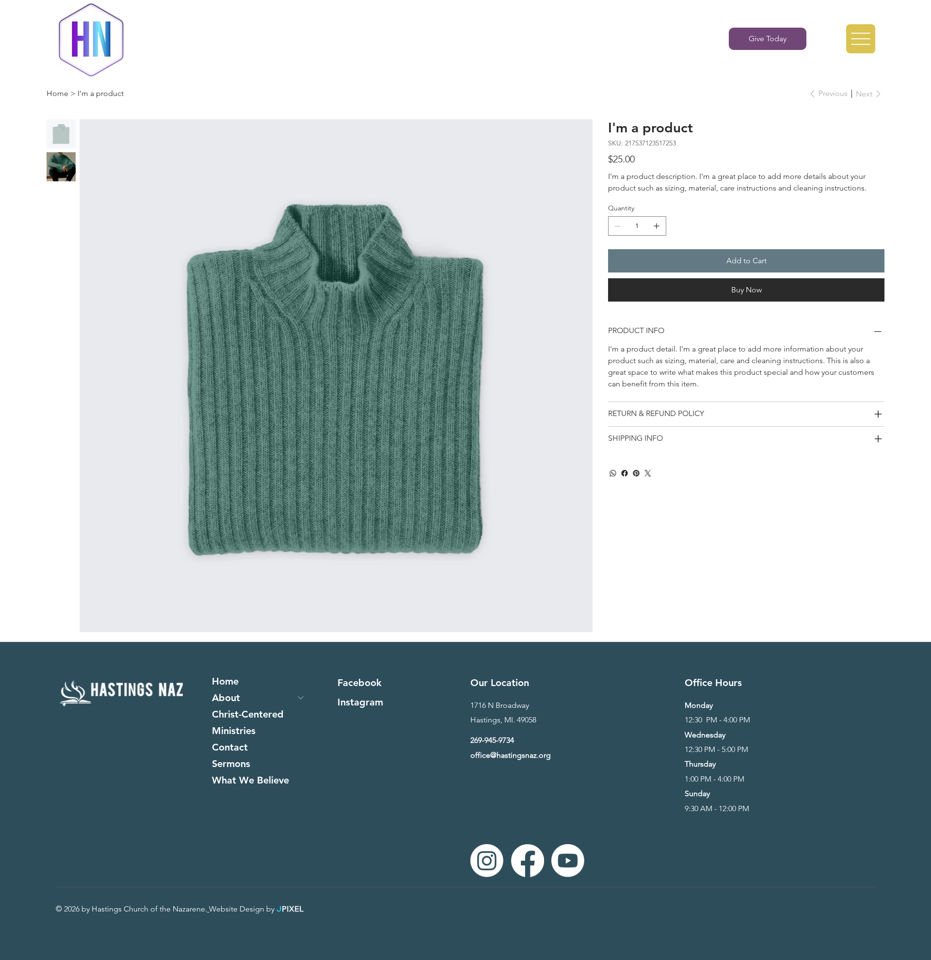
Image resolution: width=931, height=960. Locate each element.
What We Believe (250, 780)
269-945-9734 (492, 740)
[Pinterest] (636, 473)
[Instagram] (486, 860)
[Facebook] (624, 473)
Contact (230, 747)
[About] (301, 697)
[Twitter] (648, 473)
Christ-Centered (248, 714)
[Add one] (656, 226)
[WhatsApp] (613, 473)
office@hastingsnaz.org (510, 755)
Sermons (231, 763)
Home (225, 681)
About (226, 698)
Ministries (234, 730)
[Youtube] (567, 860)
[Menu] (860, 38)
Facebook (359, 682)
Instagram (360, 702)
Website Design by (242, 908)
